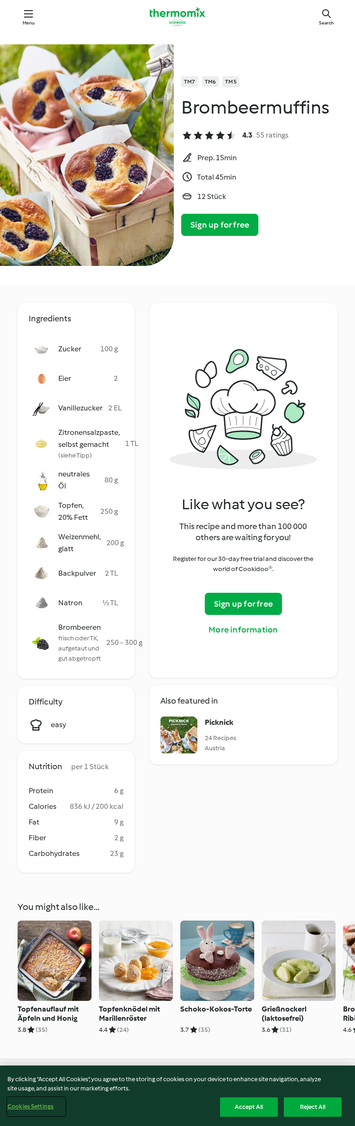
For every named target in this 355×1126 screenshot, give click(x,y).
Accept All (249, 1106)
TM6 (210, 81)
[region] (177, 1096)
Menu (29, 23)
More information (243, 630)
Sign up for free (219, 225)
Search (326, 23)
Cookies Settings (30, 1106)
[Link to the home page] (177, 16)
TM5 (231, 81)
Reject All (312, 1106)
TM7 (190, 81)
